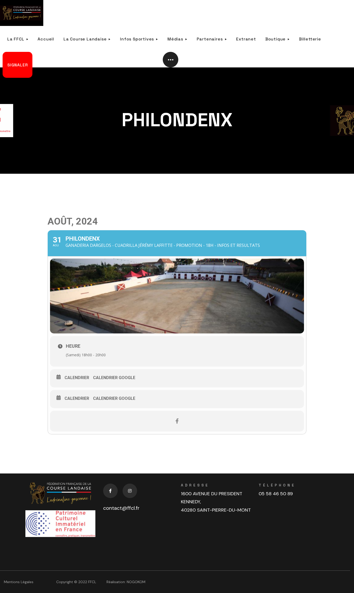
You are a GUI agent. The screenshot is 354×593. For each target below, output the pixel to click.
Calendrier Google (114, 377)
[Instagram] (130, 491)
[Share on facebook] (177, 421)
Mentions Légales (18, 582)
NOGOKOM (136, 582)
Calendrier (77, 377)
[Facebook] (110, 491)
